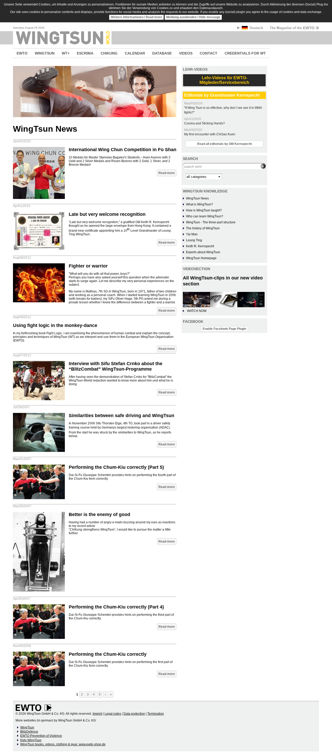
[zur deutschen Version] (252, 28)
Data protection (134, 713)
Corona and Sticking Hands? (204, 123)
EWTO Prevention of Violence (41, 736)
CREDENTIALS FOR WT (245, 53)
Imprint (97, 713)
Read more (166, 173)
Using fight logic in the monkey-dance (55, 325)
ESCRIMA (85, 53)
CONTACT (208, 53)
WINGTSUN (44, 53)
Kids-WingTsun (31, 740)
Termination (155, 713)
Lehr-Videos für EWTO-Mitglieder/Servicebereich (224, 80)
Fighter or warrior (88, 266)
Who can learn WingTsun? (204, 216)
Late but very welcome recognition (107, 214)
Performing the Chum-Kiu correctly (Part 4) (116, 607)
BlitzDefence (29, 731)
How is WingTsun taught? (204, 210)
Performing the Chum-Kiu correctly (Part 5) (116, 467)
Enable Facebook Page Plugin (224, 329)
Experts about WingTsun (203, 252)
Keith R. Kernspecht (200, 246)
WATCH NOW (196, 311)
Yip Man (192, 234)
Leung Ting (194, 240)
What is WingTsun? (199, 204)
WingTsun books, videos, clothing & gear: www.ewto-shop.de (63, 744)
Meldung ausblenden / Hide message (193, 17)
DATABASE (162, 53)
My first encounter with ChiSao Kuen (209, 134)
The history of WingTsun (203, 228)
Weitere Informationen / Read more (136, 17)
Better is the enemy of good (99, 514)
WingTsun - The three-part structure (211, 222)
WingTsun (27, 727)
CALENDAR (135, 53)
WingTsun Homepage (201, 258)
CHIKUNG (109, 53)
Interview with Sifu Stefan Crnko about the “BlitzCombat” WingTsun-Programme (115, 366)
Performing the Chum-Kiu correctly (108, 654)
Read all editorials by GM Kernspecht (224, 144)
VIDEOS (185, 53)
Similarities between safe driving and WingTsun (121, 415)
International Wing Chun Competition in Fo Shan (122, 149)
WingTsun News (197, 198)
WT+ (66, 53)
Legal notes (113, 713)
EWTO (22, 53)
